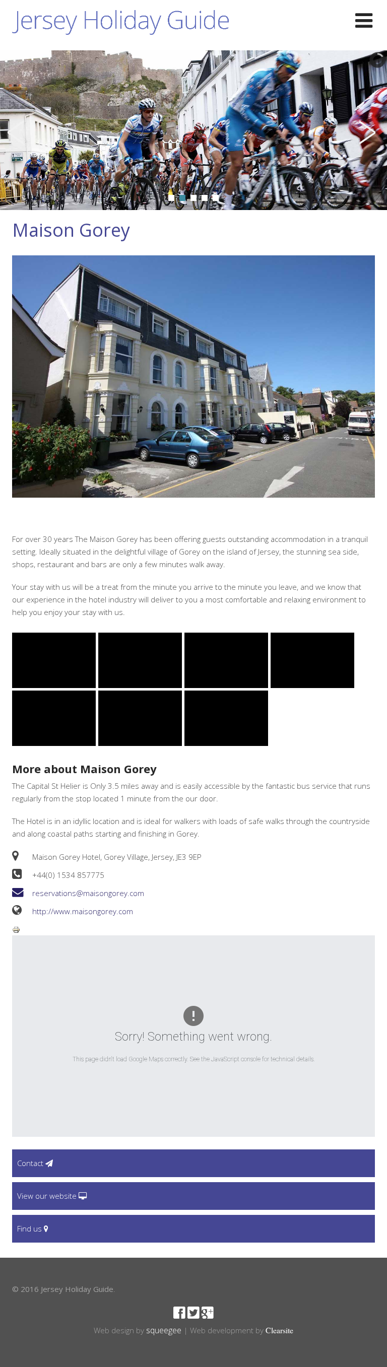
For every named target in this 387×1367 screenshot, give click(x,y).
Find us (30, 1228)
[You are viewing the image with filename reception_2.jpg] (226, 718)
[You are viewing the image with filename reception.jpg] (140, 718)
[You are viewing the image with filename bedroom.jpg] (140, 660)
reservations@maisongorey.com (88, 893)
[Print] (16, 929)
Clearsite (279, 1330)
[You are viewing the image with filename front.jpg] (312, 660)
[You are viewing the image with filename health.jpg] (54, 718)
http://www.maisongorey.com (82, 911)
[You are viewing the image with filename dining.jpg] (226, 660)
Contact (31, 1163)
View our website (48, 1196)
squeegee (163, 1330)
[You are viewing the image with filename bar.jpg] (54, 660)
